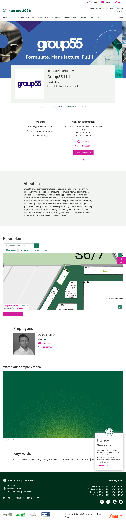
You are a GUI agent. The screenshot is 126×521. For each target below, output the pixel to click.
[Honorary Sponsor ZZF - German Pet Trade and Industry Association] (22, 515)
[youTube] (121, 502)
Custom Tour (42, 250)
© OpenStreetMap (11, 306)
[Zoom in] (120, 255)
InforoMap (19, 308)
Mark (122, 260)
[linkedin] (83, 159)
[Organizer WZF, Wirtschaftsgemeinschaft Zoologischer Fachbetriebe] (9, 515)
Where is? (26, 250)
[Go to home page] (17, 7)
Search (118, 18)
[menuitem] (10, 18)
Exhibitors (12, 250)
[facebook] (102, 502)
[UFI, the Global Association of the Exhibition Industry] (34, 515)
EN (117, 2)
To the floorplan (12, 314)
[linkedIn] (115, 502)
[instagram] (108, 502)
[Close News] (109, 432)
